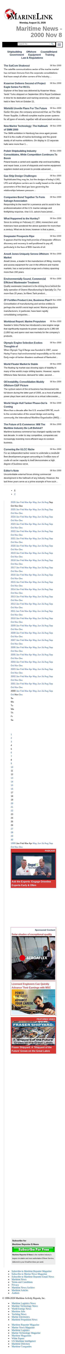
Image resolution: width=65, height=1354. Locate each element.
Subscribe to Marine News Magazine (29, 1274)
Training (50, 55)
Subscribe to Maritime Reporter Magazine (32, 1271)
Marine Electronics (21, 1317)
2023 (13, 524)
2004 (13, 662)
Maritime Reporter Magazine (25, 1324)
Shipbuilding (14, 51)
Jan (18, 502)
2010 (13, 618)
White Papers (18, 1338)
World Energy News (21, 1308)
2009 (13, 625)
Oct (12, 513)
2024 (13, 517)
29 (12, 836)
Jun (39, 502)
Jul (43, 502)
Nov (16, 513)
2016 (13, 575)
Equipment (34, 55)
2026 (13, 502)
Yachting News (19, 1314)
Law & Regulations (32, 58)
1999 (13, 843)
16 (12, 789)
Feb (22, 502)
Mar (26, 502)
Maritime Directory (21, 1344)
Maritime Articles (20, 1290)
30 (12, 839)
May (35, 502)
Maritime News (19, 1279)
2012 (13, 604)
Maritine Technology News (25, 1306)
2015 (13, 582)
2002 (13, 676)
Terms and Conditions (22, 1282)
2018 (13, 560)
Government (17, 55)
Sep (51, 509)
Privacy (15, 1285)
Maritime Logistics (20, 1330)
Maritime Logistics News (24, 1303)
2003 (13, 669)
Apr (30, 502)
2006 (13, 647)
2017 (13, 567)
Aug (47, 502)
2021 (13, 538)
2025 (13, 509)
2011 (13, 611)
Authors (15, 1293)
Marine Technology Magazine (26, 1333)
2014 (13, 589)
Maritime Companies (22, 1346)
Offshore (31, 51)
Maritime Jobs (18, 1311)
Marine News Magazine (23, 1327)
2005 (13, 654)
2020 (13, 546)
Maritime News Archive (23, 1287)
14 (12, 781)
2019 (13, 553)
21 (12, 807)
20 (12, 803)
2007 (13, 640)
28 (12, 832)
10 (12, 767)
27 (12, 829)
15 (12, 785)
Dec (21, 513)
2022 (13, 531)
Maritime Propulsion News (24, 1319)
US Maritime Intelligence (24, 1341)
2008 (13, 633)
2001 (13, 683)
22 (12, 810)
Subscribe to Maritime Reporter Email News (33, 1276)
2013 (13, 596)
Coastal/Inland (49, 51)
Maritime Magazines (21, 1335)
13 (12, 778)
